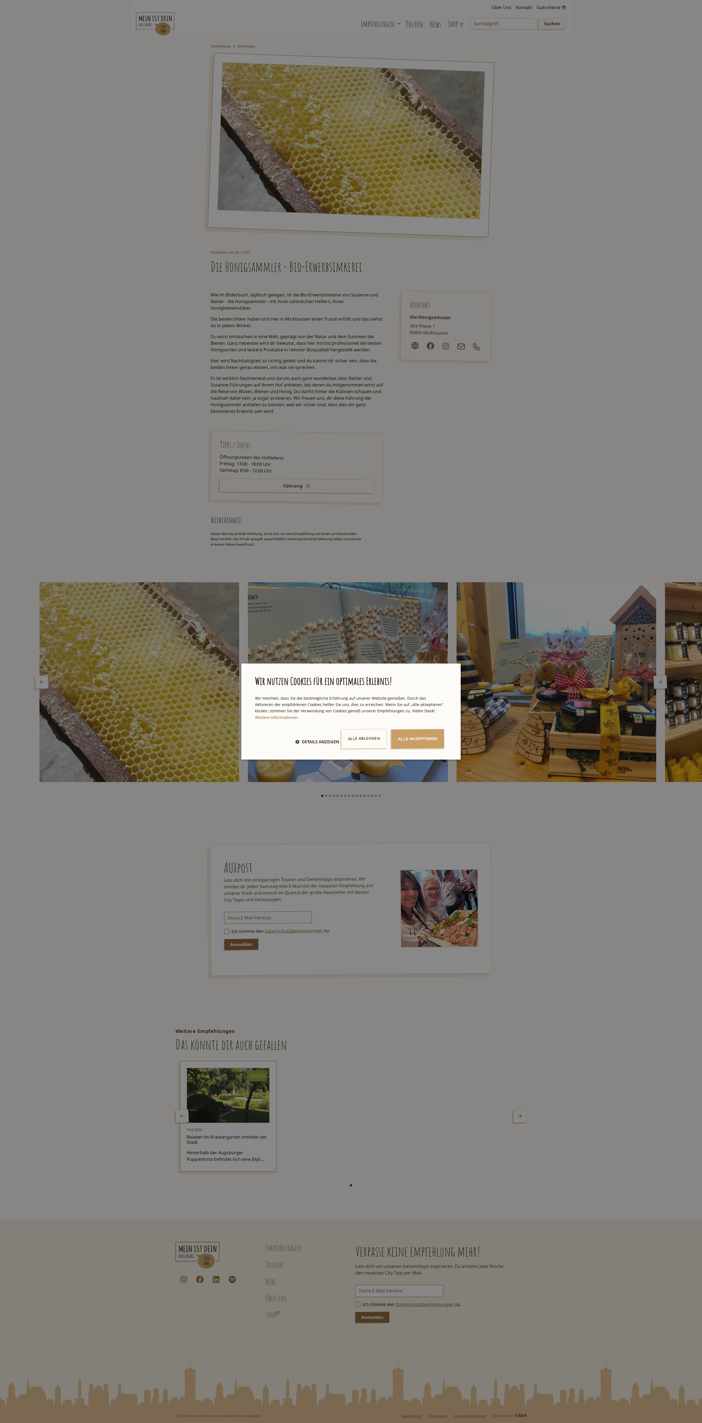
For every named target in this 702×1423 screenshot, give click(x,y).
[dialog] (351, 711)
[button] (317, 741)
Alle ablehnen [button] (364, 738)
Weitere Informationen (276, 717)
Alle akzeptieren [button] (418, 738)
